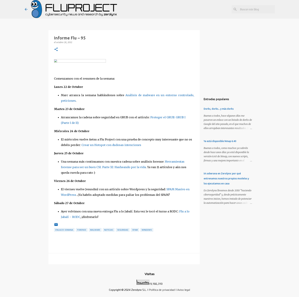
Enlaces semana (64, 230)
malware (95, 230)
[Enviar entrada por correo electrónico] (56, 226)
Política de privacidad (162, 289)
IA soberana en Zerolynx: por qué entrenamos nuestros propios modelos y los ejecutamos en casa (226, 178)
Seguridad (122, 230)
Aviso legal (183, 289)
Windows (147, 230)
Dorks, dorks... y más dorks (219, 108)
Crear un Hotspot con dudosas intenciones (111, 145)
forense (81, 230)
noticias (108, 230)
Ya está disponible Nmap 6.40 (220, 141)
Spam (135, 230)
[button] (56, 49)
